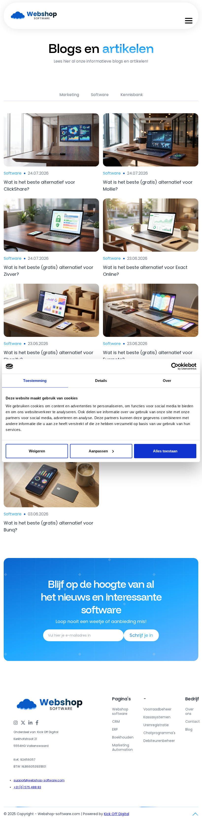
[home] (34, 15)
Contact (192, 721)
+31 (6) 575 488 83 (27, 787)
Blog (188, 729)
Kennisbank (131, 95)
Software (100, 95)
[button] (189, 21)
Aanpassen (98, 451)
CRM (116, 721)
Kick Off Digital (116, 813)
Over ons (189, 711)
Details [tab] (101, 380)
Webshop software (120, 711)
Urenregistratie (156, 724)
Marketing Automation (122, 747)
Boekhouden (123, 737)
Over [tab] (167, 380)
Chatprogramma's (159, 732)
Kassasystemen (156, 717)
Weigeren (37, 451)
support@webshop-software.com (39, 780)
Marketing (69, 95)
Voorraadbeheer (157, 709)
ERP (115, 729)
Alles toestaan (165, 451)
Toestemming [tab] (35, 380)
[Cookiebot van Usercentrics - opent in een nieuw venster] (174, 366)
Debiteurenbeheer (159, 740)
